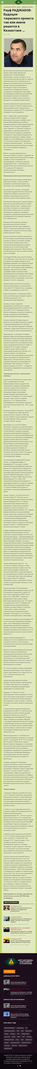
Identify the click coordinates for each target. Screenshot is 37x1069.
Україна (6, 1042)
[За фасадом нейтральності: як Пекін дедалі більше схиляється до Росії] (7, 929)
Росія (17, 1039)
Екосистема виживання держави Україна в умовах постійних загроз (20, 941)
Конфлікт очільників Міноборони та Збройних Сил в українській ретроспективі (21, 909)
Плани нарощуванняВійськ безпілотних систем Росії (18, 983)
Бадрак (6, 1033)
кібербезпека (8, 1048)
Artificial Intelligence (9, 1028)
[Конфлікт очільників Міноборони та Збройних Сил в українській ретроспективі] (7, 907)
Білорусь (12, 1033)
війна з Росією (23, 1045)
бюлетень (14, 1045)
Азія (22, 1031)
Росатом (29, 1036)
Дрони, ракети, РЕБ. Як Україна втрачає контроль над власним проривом (20, 1015)
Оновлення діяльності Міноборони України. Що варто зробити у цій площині (21, 920)
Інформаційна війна (9, 1031)
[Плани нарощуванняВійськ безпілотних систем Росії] (7, 982)
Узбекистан (29, 1039)
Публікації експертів (10, 7)
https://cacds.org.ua (27, 1063)
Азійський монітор (16, 928)
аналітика (7, 1045)
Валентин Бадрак (24, 913)
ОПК (23, 1036)
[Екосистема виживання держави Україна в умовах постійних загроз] (7, 940)
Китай (13, 1036)
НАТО (18, 1036)
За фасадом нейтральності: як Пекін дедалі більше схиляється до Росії (21, 932)
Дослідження (26, 928)
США (22, 1039)
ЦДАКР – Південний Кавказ (25, 7)
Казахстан (7, 1036)
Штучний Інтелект (26, 1042)
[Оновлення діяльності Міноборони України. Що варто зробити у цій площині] (7, 918)
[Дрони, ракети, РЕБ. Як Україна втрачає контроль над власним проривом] (7, 1014)
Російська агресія (9, 1039)
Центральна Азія (15, 1042)
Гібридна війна (25, 1033)
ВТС (18, 1033)
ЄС (26, 1028)
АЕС (18, 1031)
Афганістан (29, 1031)
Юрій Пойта (23, 935)
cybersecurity (20, 1028)
